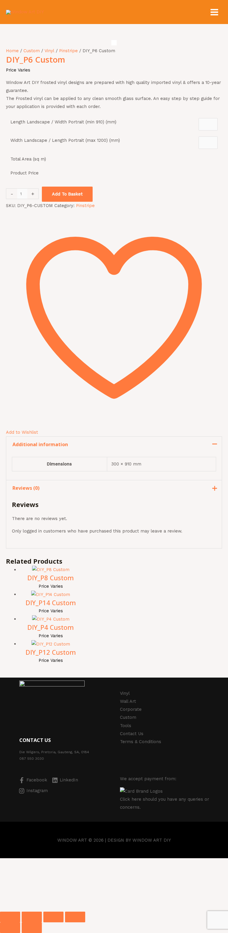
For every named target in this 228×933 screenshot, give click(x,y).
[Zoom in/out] (10, 917)
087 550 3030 (31, 758)
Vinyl (49, 50)
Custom (31, 50)
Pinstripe (68, 50)
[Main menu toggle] (214, 12)
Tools (125, 725)
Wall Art (128, 701)
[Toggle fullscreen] (32, 917)
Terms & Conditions (140, 741)
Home (12, 50)
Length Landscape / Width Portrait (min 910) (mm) (63, 122)
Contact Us (131, 733)
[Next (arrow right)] (32, 927)
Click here (130, 799)
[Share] (53, 917)
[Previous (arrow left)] (10, 927)
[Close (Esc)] (75, 917)
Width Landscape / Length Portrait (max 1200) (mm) (65, 140)
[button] (24, 884)
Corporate (131, 709)
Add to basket (67, 194)
